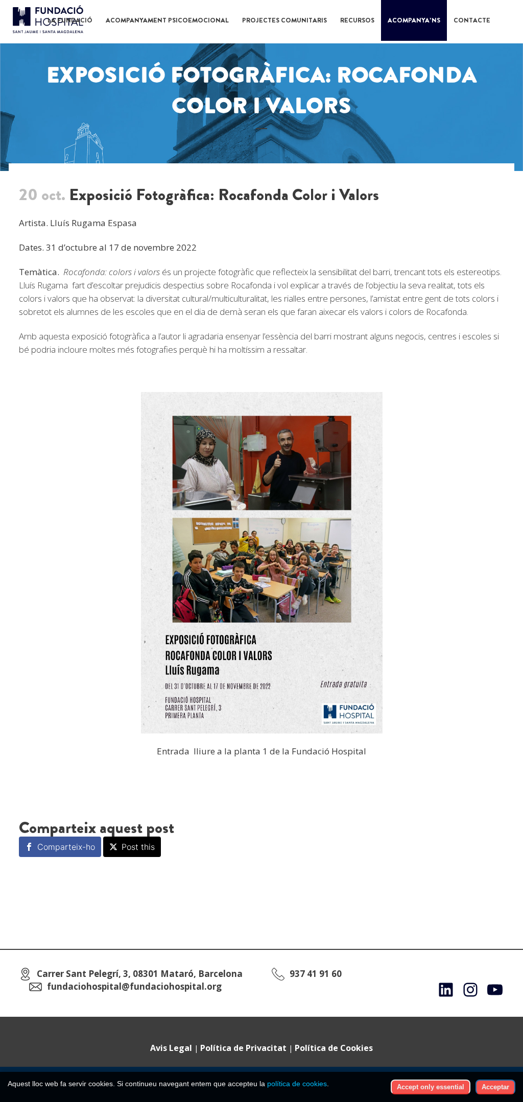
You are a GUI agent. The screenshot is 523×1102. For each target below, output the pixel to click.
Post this (138, 847)
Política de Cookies (334, 1048)
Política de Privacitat (243, 1048)
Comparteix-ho (66, 847)
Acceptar (495, 1087)
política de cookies (297, 1084)
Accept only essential (430, 1087)
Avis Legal (171, 1048)
